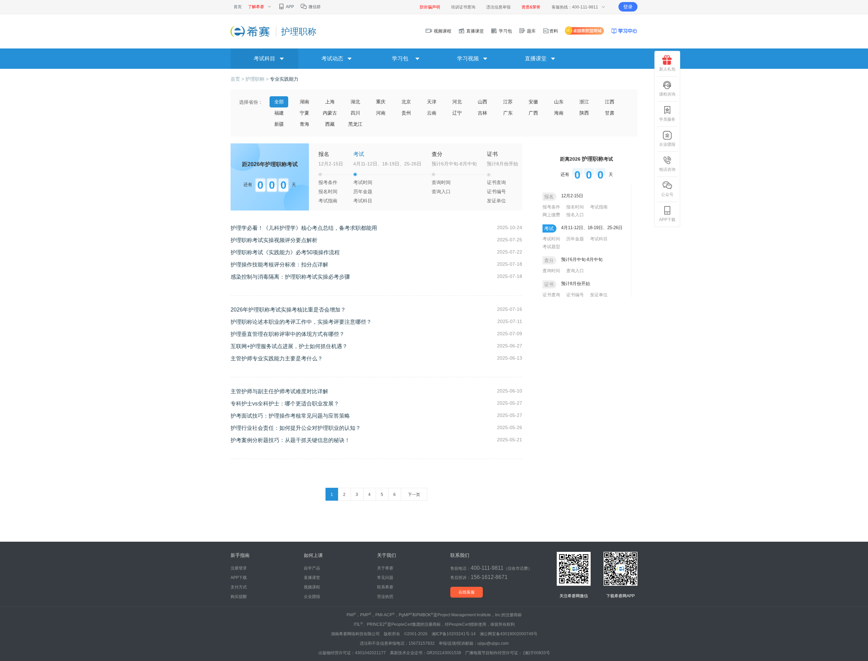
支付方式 (239, 587)
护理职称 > (257, 79)
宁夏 (304, 113)
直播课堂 (474, 31)
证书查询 (496, 182)
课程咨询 (667, 94)
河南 (381, 113)
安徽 (533, 101)
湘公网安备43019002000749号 (508, 634)
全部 (279, 101)
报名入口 (575, 214)
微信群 (314, 6)
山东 (559, 101)
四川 (355, 113)
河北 (457, 101)
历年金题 (362, 191)
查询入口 (441, 191)
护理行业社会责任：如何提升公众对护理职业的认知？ (296, 428)
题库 (531, 31)
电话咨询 (667, 169)
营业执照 (385, 596)
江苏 (508, 101)
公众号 (667, 194)
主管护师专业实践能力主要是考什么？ (277, 358)
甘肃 (609, 113)
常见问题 (385, 577)
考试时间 (362, 182)
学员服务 (667, 119)
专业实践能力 (284, 79)
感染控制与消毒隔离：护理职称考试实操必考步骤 (290, 277)
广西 (533, 113)
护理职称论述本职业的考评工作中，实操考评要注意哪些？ (301, 322)
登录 (628, 6)
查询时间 (441, 182)
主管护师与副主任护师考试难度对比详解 (279, 391)
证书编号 (496, 191)
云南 (431, 113)
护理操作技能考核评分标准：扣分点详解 (279, 264)
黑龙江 (355, 124)
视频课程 (441, 31)
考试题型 (551, 246)
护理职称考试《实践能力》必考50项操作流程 (285, 252)
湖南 (304, 101)
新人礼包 (667, 69)
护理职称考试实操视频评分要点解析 (274, 240)
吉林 (482, 113)
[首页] (251, 31)
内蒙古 (330, 113)
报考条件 (327, 182)
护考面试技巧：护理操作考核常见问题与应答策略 (290, 416)
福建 (279, 113)
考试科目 (362, 200)
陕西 (584, 113)
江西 (609, 101)
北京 (406, 101)
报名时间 (327, 191)
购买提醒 (239, 596)
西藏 (330, 124)
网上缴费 (551, 214)
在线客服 (466, 592)
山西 (482, 101)
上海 (330, 101)
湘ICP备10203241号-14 (454, 634)
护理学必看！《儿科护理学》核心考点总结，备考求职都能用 (304, 228)
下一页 (414, 494)
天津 (431, 101)
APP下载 (667, 219)
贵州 (406, 113)
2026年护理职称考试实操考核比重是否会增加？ (288, 310)
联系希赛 (385, 587)
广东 (508, 113)
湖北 (355, 101)
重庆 (381, 101)
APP (289, 6)
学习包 (504, 31)
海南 (559, 113)
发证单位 (496, 200)
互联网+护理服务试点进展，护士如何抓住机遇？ (289, 346)
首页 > (238, 79)
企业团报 (667, 144)
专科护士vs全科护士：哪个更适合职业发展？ (285, 403)
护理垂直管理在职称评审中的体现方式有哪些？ (287, 334)
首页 (238, 6)
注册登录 (239, 568)
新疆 (279, 124)
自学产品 (312, 568)
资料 (553, 31)
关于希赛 (385, 568)
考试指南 (327, 200)
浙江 (584, 101)
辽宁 (457, 113)
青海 (304, 124)
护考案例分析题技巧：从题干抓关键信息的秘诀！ (290, 440)
